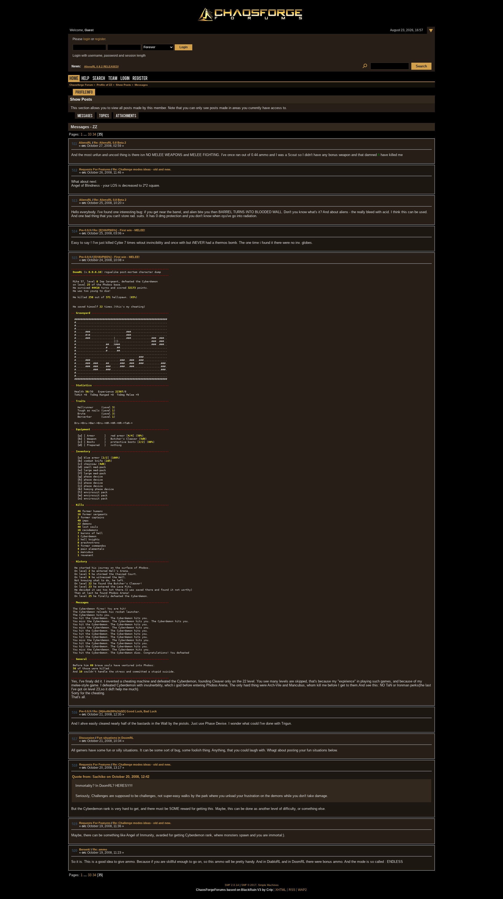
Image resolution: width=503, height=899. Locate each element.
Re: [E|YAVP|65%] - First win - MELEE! (119, 230)
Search (98, 79)
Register (140, 79)
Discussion (87, 737)
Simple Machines (268, 885)
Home (73, 79)
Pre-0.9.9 (85, 230)
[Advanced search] (364, 66)
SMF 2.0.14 (232, 885)
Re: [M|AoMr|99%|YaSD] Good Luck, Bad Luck (125, 711)
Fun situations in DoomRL (115, 737)
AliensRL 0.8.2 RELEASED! (101, 66)
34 (94, 134)
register (100, 39)
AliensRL (85, 142)
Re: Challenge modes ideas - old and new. (142, 169)
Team (112, 79)
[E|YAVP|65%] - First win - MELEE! (116, 257)
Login (125, 79)
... (86, 134)
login (86, 39)
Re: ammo (100, 849)
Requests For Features (95, 169)
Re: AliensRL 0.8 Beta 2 (110, 142)
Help (85, 79)
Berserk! (85, 849)
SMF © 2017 (248, 885)
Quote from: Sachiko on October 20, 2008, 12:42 (110, 777)
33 (89, 134)
